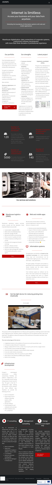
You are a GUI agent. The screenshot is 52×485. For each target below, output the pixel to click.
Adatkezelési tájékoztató (29, 478)
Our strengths (26, 54)
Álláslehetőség (46, 478)
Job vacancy (6, 479)
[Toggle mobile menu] (49, 2)
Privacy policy (38, 478)
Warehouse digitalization (8, 85)
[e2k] (42, 101)
